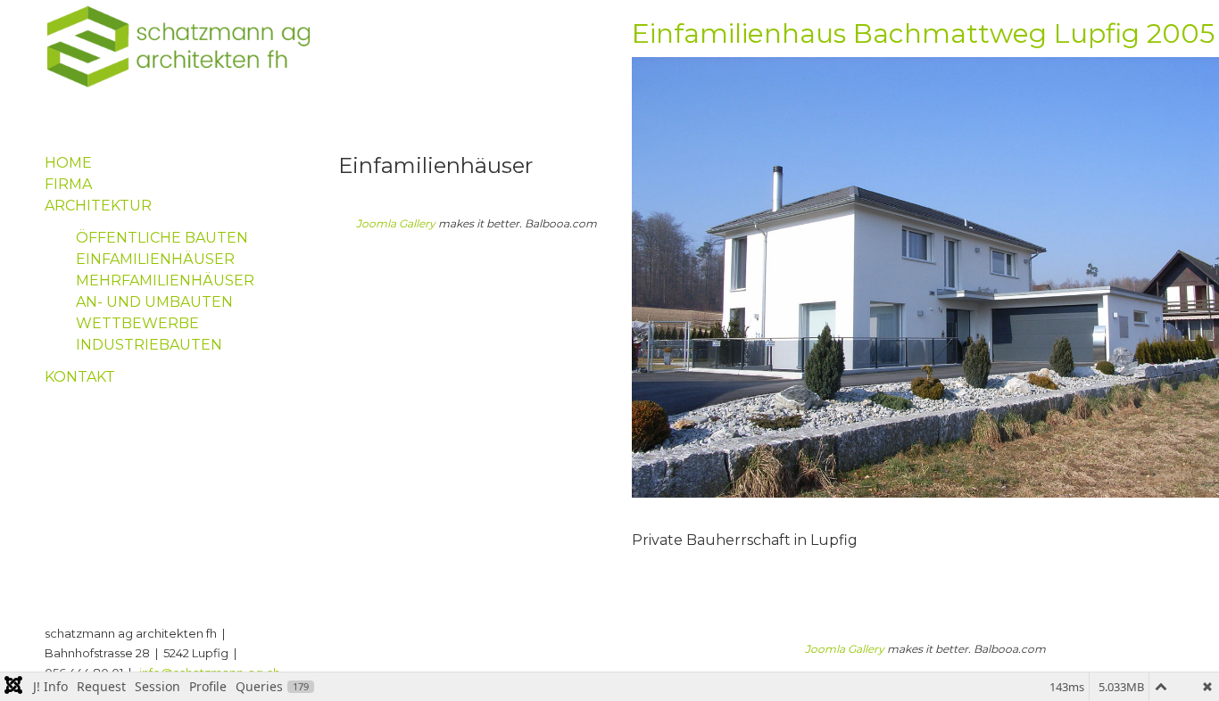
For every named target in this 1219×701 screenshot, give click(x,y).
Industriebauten (149, 344)
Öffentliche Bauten (162, 237)
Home (68, 162)
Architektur (98, 205)
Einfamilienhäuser (155, 259)
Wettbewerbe (137, 323)
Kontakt (80, 376)
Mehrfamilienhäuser (165, 280)
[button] (1179, 661)
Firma (68, 184)
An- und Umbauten (154, 301)
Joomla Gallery (395, 223)
